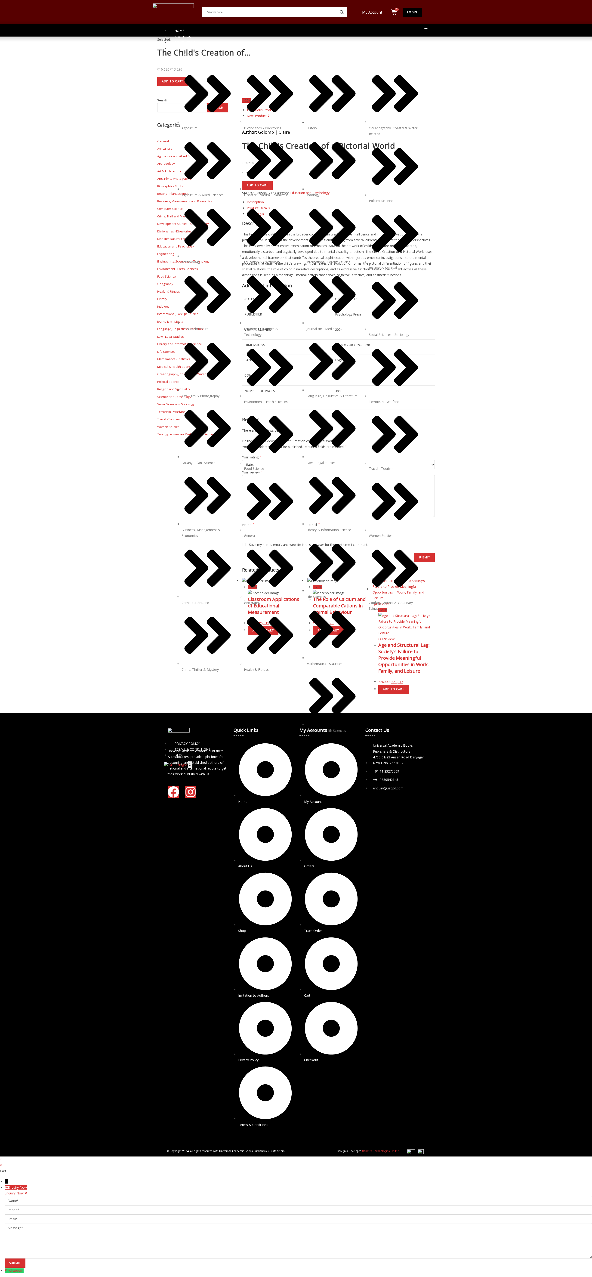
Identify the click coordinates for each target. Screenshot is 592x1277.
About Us (183, 36)
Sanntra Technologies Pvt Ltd (380, 1151)
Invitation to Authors (195, 48)
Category (183, 54)
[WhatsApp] (6, 1270)
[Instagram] (190, 792)
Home (179, 30)
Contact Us (185, 42)
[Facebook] (173, 792)
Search (162, 100)
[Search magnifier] (342, 12)
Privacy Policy (187, 743)
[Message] (298, 1241)
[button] (373, 12)
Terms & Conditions (192, 749)
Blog (179, 755)
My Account (372, 12)
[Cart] (394, 12)
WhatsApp (16, 1270)
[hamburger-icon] (426, 28)
